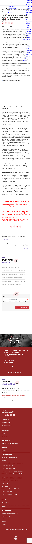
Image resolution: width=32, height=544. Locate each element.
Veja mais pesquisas (14, 372)
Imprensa (4, 428)
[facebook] (8, 415)
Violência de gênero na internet (12, 277)
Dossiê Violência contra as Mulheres (13, 463)
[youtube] (5, 18)
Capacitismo (5, 502)
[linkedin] (5, 20)
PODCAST (5, 447)
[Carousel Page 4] (18, 366)
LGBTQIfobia (5, 499)
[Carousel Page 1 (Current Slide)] (12, 366)
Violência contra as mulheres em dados (12, 471)
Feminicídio (13, 274)
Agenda (28, 56)
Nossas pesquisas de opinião (12, 3)
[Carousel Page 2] (14, 366)
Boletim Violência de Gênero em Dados (12, 474)
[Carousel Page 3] (16, 366)
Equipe (3, 433)
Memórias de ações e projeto (12, 10)
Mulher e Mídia (6, 281)
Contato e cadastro (7, 425)
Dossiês (4, 460)
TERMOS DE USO (6, 440)
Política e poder (20, 281)
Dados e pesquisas (9, 360)
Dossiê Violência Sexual (9, 468)
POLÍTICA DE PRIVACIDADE (10, 443)
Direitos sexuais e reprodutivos (11, 284)
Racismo (28, 16)
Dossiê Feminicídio (8, 465)
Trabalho (29, 54)
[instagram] (5, 14)
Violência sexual (7, 271)
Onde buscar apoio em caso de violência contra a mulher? (29, 31)
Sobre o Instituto (6, 422)
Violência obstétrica (7, 491)
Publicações (11, 7)
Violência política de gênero (9, 494)
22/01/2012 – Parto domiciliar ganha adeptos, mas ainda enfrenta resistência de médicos (16, 391)
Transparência (5, 430)
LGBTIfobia (21, 271)
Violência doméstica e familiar (12, 267)
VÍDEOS (4, 450)
